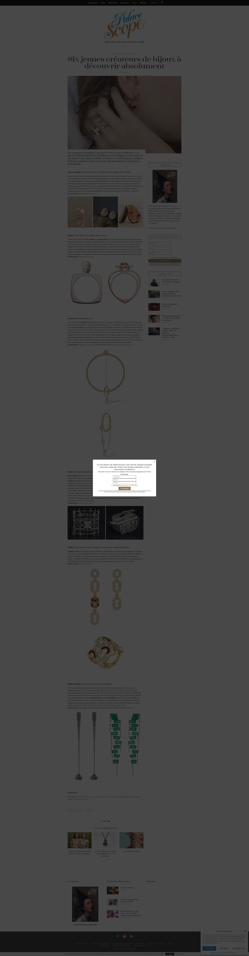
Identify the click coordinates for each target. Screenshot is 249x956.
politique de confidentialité (129, 485)
